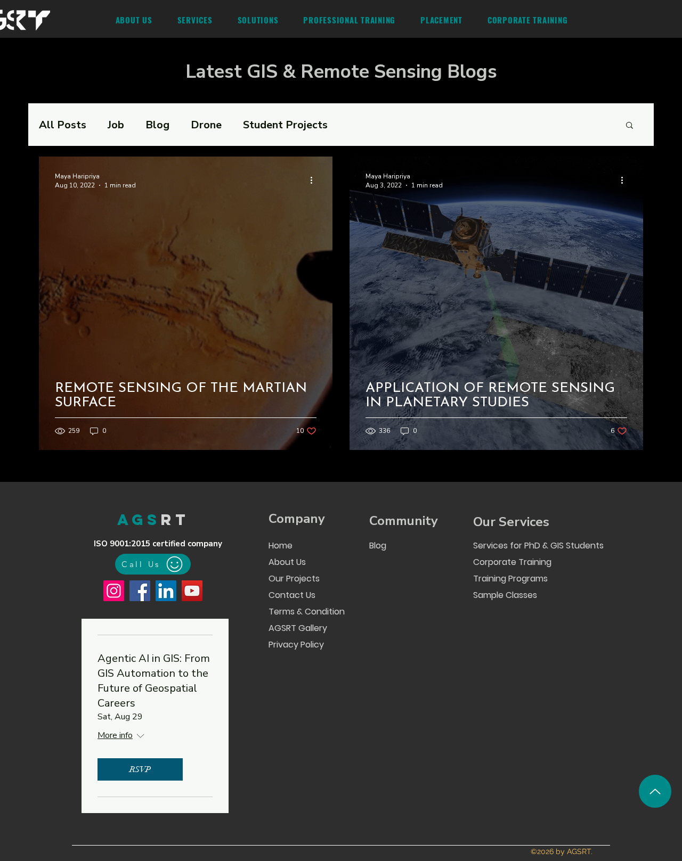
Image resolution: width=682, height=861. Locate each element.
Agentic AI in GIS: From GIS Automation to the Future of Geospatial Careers (154, 680)
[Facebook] (139, 590)
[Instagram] (113, 590)
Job (116, 125)
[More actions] (314, 180)
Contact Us (292, 595)
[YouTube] (192, 590)
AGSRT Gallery (298, 628)
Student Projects (285, 125)
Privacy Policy (296, 644)
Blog (157, 125)
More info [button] (115, 735)
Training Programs (510, 578)
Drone (206, 125)
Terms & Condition (306, 611)
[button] (195, 19)
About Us (287, 562)
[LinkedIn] (166, 590)
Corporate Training (512, 562)
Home (281, 545)
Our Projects (294, 578)
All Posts (62, 125)
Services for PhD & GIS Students (537, 545)
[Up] (655, 791)
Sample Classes (505, 595)
